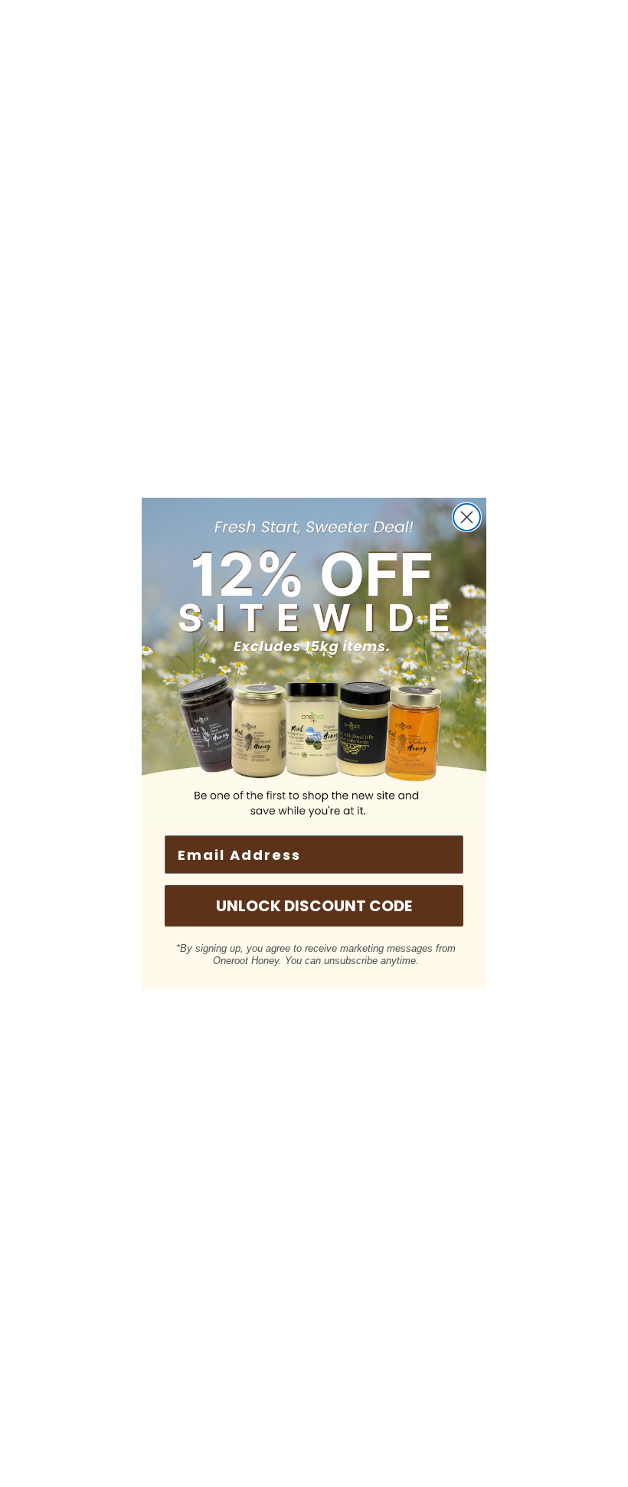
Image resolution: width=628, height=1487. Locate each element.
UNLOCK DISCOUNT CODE (314, 906)
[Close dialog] (466, 517)
